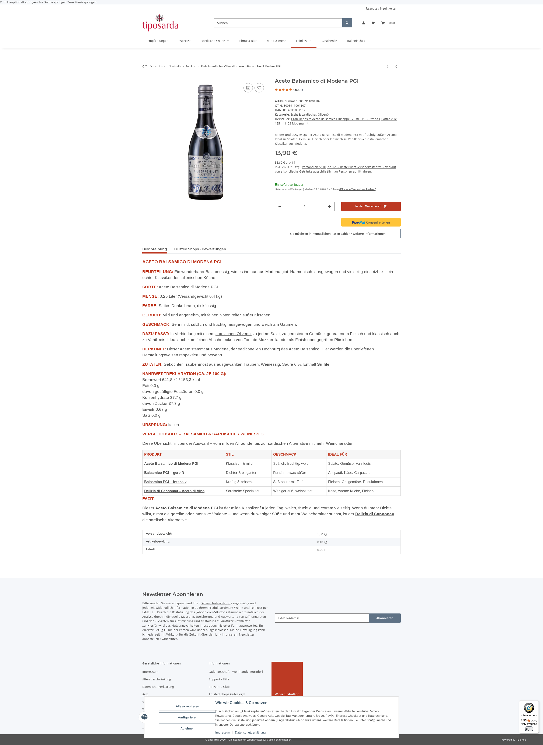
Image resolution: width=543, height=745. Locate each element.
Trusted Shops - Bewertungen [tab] (200, 249)
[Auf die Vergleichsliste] (248, 87)
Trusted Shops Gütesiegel (227, 694)
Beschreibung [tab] (154, 249)
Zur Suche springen (53, 2)
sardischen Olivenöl (234, 333)
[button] (363, 23)
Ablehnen (188, 728)
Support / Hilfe (219, 679)
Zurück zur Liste (155, 66)
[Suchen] (347, 22)
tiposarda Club (219, 687)
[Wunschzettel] (373, 23)
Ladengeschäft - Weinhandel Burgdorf (236, 672)
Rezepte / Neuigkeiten (381, 8)
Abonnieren (384, 618)
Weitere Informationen (369, 234)
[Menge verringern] (279, 206)
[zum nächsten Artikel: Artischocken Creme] (387, 66)
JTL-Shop (521, 739)
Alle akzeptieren (187, 706)
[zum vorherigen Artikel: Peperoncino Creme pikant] (396, 66)
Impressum (223, 732)
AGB (145, 694)
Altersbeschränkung (156, 679)
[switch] (529, 728)
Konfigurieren (187, 717)
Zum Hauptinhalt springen (19, 2)
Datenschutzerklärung (250, 732)
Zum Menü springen (82, 2)
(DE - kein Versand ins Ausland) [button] (357, 189)
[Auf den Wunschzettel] (259, 87)
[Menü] (536, 702)
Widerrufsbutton (287, 694)
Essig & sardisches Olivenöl (310, 114)
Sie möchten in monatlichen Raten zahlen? (338, 234)
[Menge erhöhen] (329, 206)
